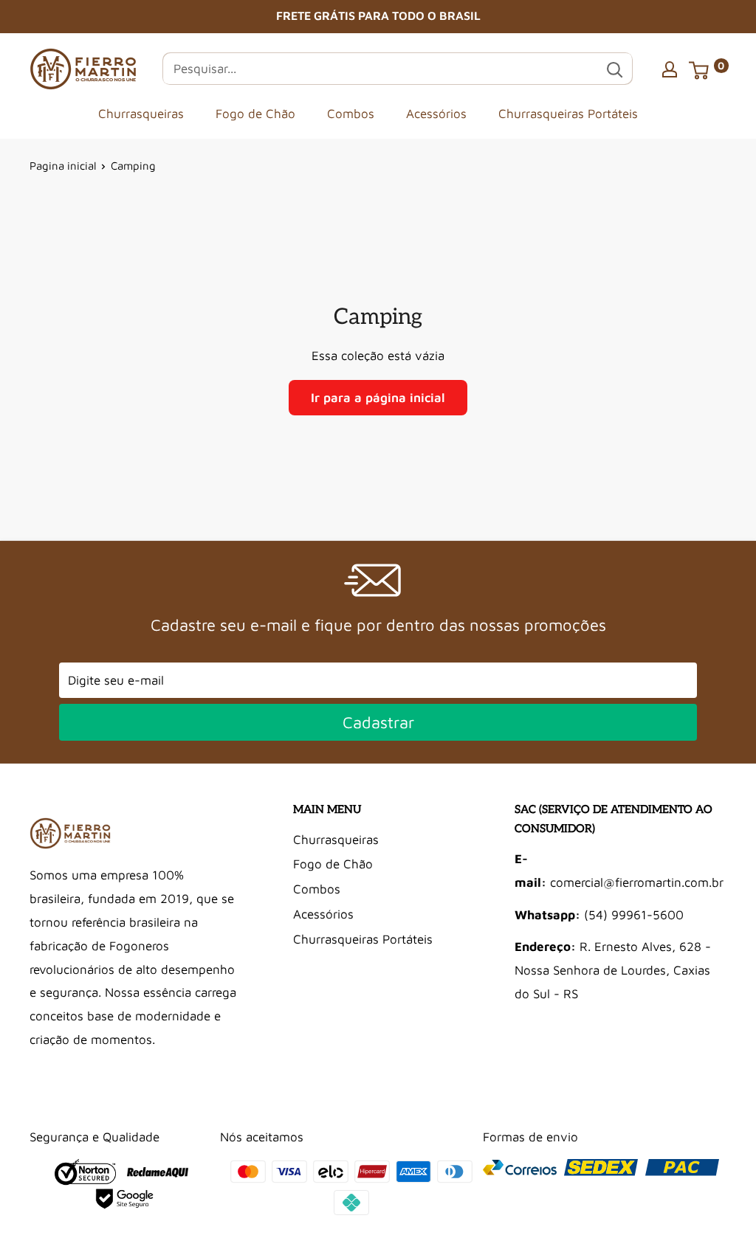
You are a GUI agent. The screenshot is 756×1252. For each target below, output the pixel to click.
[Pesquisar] (614, 68)
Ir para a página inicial (378, 397)
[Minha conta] (669, 68)
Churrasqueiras (141, 113)
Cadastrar (378, 722)
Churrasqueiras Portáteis (568, 113)
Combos (350, 113)
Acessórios (436, 113)
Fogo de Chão (255, 113)
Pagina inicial (63, 165)
